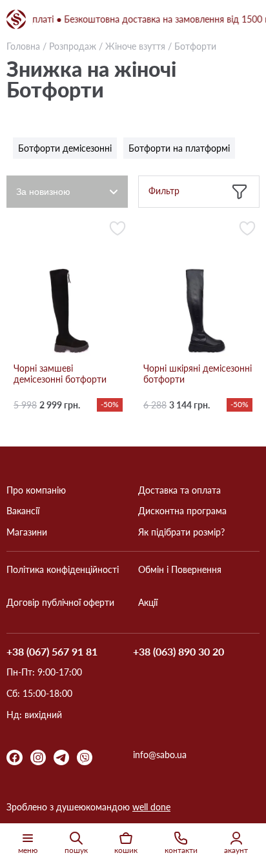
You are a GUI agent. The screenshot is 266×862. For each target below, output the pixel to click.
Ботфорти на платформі (179, 148)
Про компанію (36, 490)
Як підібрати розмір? (181, 532)
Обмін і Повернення (179, 570)
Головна (23, 46)
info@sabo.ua (160, 755)
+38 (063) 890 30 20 (178, 651)
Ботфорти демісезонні (65, 148)
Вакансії (22, 511)
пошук (76, 850)
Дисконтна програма (182, 511)
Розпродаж (72, 46)
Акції (148, 602)
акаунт (236, 850)
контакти (181, 850)
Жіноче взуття (135, 46)
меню (27, 850)
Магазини (26, 532)
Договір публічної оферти (60, 602)
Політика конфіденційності (62, 570)
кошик (126, 850)
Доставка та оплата (179, 490)
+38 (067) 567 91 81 (51, 651)
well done (151, 806)
